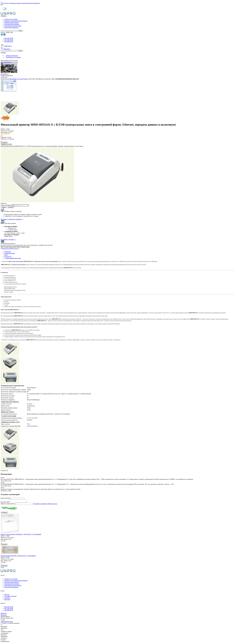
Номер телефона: (6, 205)
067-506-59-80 (8, 40)
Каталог (3, 16)
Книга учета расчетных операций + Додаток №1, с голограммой (21, 534)
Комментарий (5, 502)
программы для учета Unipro (18, 79)
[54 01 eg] (117, 117)
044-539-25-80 (8, 38)
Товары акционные (12, 55)
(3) (1, 135)
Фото (6, 255)
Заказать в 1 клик (6, 144)
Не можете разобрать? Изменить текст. (45, 503)
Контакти (7, 599)
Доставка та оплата (10, 596)
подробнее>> (5, 74)
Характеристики (9, 253)
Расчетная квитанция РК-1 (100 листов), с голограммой (18, 555)
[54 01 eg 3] (10, 369)
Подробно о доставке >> (8, 239)
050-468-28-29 (8, 41)
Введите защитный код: (8, 503)
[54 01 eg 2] (10, 383)
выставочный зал (7, 62)
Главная (3, 52)
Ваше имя (4, 498)
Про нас (6, 594)
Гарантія (7, 598)
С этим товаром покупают (12, 258)
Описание (7, 251)
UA (5, 8)
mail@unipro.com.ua (7, 621)
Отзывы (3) (7, 256)
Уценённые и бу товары (13, 57)
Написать (4, 613)
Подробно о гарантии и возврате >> (12, 219)
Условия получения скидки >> (10, 248)
